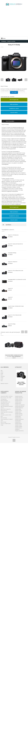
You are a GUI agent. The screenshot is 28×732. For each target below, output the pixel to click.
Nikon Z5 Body (3, 422)
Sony (2, 380)
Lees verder (14, 92)
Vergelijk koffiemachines (19, 406)
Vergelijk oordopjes (18, 426)
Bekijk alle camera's (4, 383)
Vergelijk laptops (18, 409)
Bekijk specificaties (14, 104)
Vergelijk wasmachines (19, 430)
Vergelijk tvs (17, 429)
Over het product (10, 121)
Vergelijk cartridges (18, 399)
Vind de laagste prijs (14, 99)
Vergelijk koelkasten (18, 396)
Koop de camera (14, 112)
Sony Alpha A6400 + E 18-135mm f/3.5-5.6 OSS (17, 279)
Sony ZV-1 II (10, 288)
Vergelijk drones (18, 403)
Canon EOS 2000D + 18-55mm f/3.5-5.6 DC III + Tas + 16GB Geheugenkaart (6, 398)
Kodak (2, 373)
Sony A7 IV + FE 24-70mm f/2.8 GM (14, 315)
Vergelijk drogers (18, 402)
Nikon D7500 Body (4, 400)
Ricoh (2, 379)
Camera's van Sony (11, 41)
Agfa (1, 370)
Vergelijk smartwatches (19, 419)
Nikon (2, 374)
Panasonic (3, 376)
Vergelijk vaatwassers (19, 397)
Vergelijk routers (18, 412)
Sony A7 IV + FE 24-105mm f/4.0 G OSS (15, 270)
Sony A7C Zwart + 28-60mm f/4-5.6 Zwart (16, 306)
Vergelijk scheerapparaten (20, 404)
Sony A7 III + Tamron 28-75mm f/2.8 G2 (15, 243)
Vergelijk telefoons (18, 427)
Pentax (2, 377)
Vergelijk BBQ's (18, 422)
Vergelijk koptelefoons (19, 407)
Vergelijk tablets (18, 420)
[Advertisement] (14, 22)
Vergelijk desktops (18, 423)
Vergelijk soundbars (18, 413)
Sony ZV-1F (10, 297)
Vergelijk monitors (18, 425)
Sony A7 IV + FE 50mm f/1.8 (13, 235)
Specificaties (8, 224)
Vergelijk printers (18, 417)
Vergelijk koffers (18, 416)
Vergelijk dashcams (18, 400)
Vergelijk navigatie (18, 410)
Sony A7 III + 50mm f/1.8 (12, 261)
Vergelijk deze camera (14, 108)
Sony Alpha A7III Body (12, 252)
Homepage (3, 41)
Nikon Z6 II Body (4, 417)
